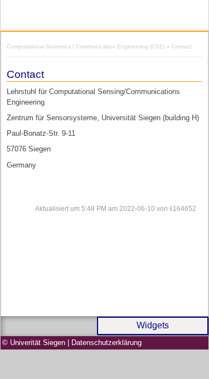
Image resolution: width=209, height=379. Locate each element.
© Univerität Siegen (33, 342)
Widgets (153, 325)
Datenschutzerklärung (106, 342)
